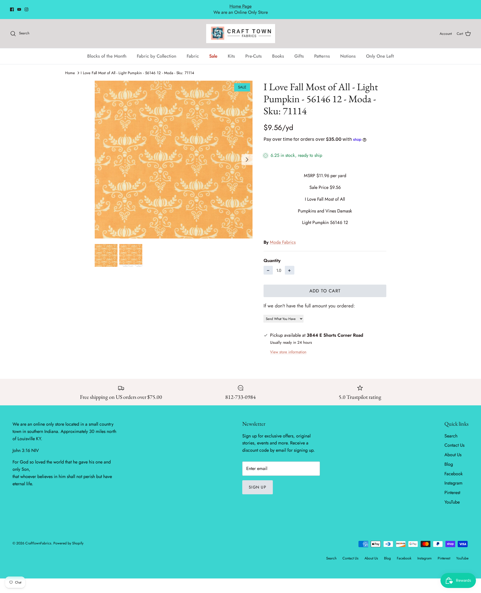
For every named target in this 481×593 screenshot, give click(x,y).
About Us (452, 449)
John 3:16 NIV (26, 445)
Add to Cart (325, 285)
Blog (448, 458)
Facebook (453, 468)
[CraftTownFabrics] (240, 28)
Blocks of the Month (107, 50)
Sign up (257, 482)
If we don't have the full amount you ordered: (309, 300)
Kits (231, 50)
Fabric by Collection (156, 50)
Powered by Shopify (68, 537)
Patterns (322, 50)
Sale (213, 50)
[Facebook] (12, 7)
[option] (174, 154)
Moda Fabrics (283, 237)
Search (450, 430)
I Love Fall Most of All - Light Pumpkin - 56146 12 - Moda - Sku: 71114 (137, 67)
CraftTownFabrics (38, 537)
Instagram (453, 478)
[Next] (247, 154)
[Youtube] (19, 7)
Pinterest (452, 487)
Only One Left (380, 50)
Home (70, 67)
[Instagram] (26, 7)
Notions (348, 50)
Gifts (299, 50)
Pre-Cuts (253, 50)
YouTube (452, 496)
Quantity (272, 255)
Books (278, 50)
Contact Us (454, 440)
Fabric (193, 50)
